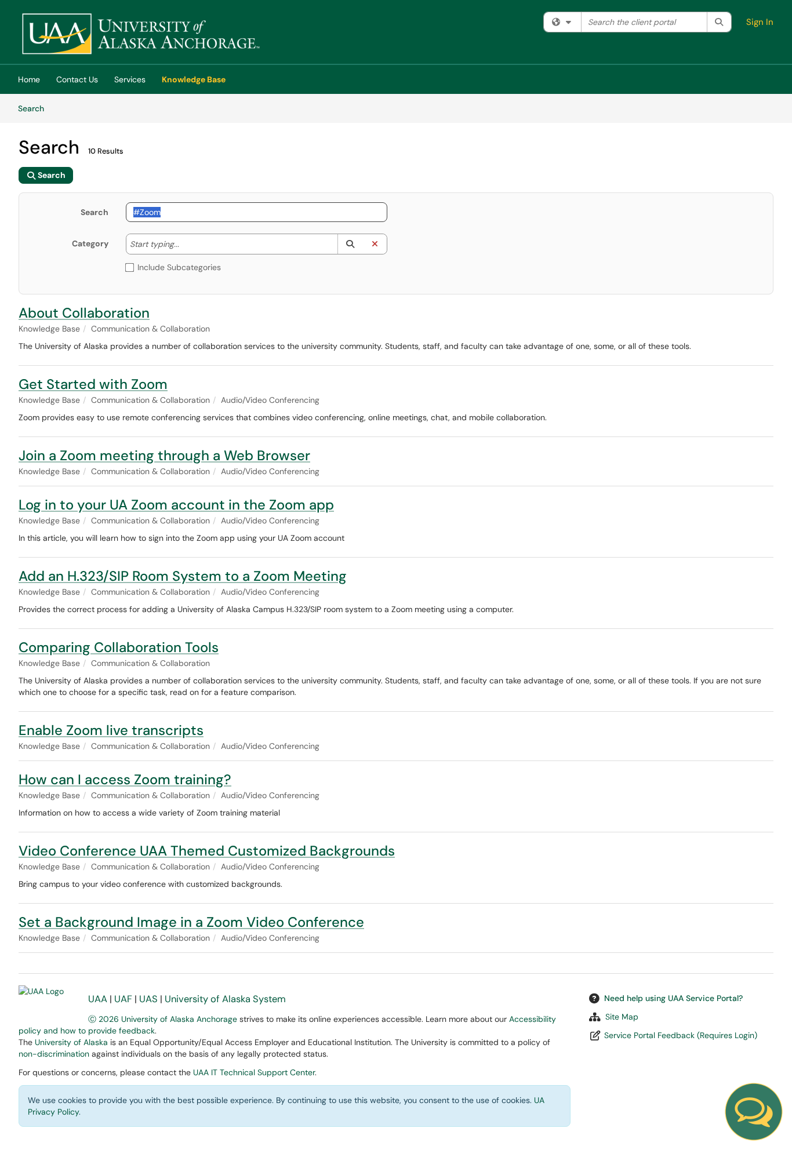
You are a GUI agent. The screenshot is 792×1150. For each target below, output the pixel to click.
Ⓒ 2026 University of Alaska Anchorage (162, 1019)
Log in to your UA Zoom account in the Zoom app (176, 505)
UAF (123, 999)
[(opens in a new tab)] (140, 35)
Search (35, 108)
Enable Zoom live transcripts (111, 730)
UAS (148, 999)
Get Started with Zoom (93, 384)
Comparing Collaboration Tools (119, 647)
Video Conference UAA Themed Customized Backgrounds (207, 851)
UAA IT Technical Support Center (254, 1072)
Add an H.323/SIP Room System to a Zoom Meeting (183, 576)
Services (130, 79)
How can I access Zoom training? (125, 779)
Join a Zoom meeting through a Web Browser (164, 455)
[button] (349, 244)
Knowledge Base (194, 79)
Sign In (759, 22)
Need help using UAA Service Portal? (673, 998)
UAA (97, 999)
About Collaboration (84, 313)
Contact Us (77, 79)
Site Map (621, 1016)
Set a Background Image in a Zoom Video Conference (191, 922)
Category (90, 243)
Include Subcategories (179, 267)
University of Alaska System (225, 999)
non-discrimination (54, 1054)
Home (29, 79)
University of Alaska (71, 1042)
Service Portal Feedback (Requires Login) (680, 1035)
